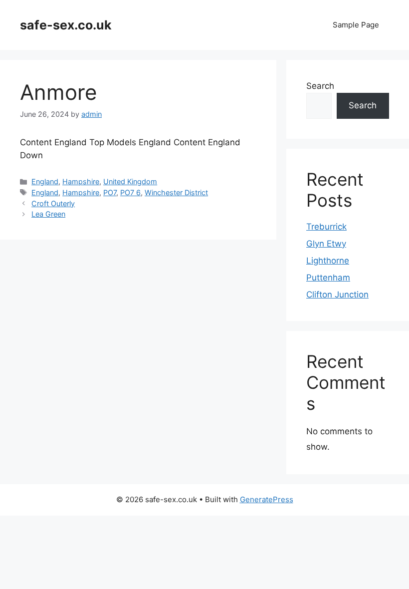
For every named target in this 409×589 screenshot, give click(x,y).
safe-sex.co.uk (66, 24)
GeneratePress (266, 499)
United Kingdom (130, 181)
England (44, 181)
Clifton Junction (337, 294)
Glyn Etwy (326, 244)
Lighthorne (327, 261)
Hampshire (80, 181)
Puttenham (328, 278)
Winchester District (176, 192)
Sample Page (356, 24)
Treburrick (326, 227)
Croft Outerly (53, 203)
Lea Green (48, 214)
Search (320, 86)
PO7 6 (130, 192)
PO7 (109, 192)
